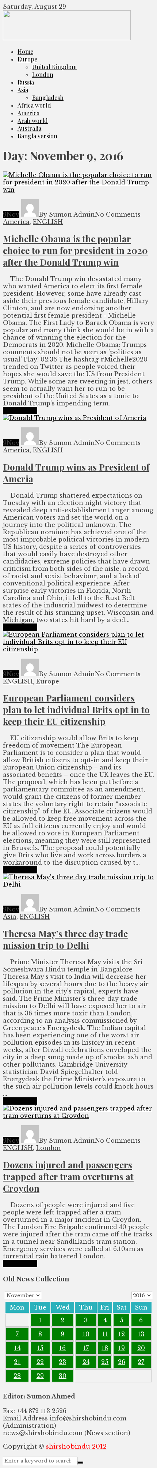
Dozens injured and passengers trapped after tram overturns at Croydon (68, 1176)
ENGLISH (48, 221)
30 (62, 1375)
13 (141, 1334)
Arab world (33, 120)
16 (62, 1348)
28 (17, 1375)
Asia (23, 90)
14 (17, 1348)
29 (40, 1375)
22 (40, 1362)
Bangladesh (48, 97)
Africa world (34, 105)
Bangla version (37, 136)
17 (86, 1348)
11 (105, 1334)
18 (105, 1348)
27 (141, 1362)
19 (121, 1348)
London (42, 74)
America (28, 113)
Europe (27, 59)
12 (121, 1334)
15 (40, 1348)
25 (104, 1362)
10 (86, 1334)
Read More (20, 410)
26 (121, 1362)
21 (17, 1362)
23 (62, 1362)
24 (86, 1362)
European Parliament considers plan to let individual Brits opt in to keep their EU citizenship (76, 709)
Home (25, 51)
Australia (29, 128)
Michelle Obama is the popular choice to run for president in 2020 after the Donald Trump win (75, 250)
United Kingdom (54, 67)
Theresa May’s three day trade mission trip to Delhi (65, 939)
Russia (26, 82)
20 (141, 1348)
